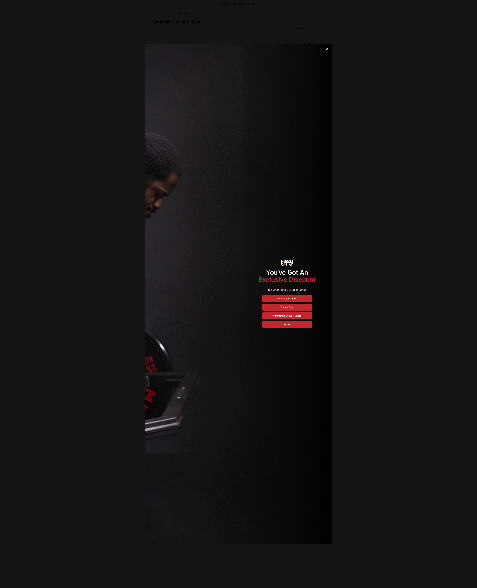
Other (287, 324)
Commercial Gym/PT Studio (287, 315)
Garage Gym (287, 307)
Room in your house (287, 298)
